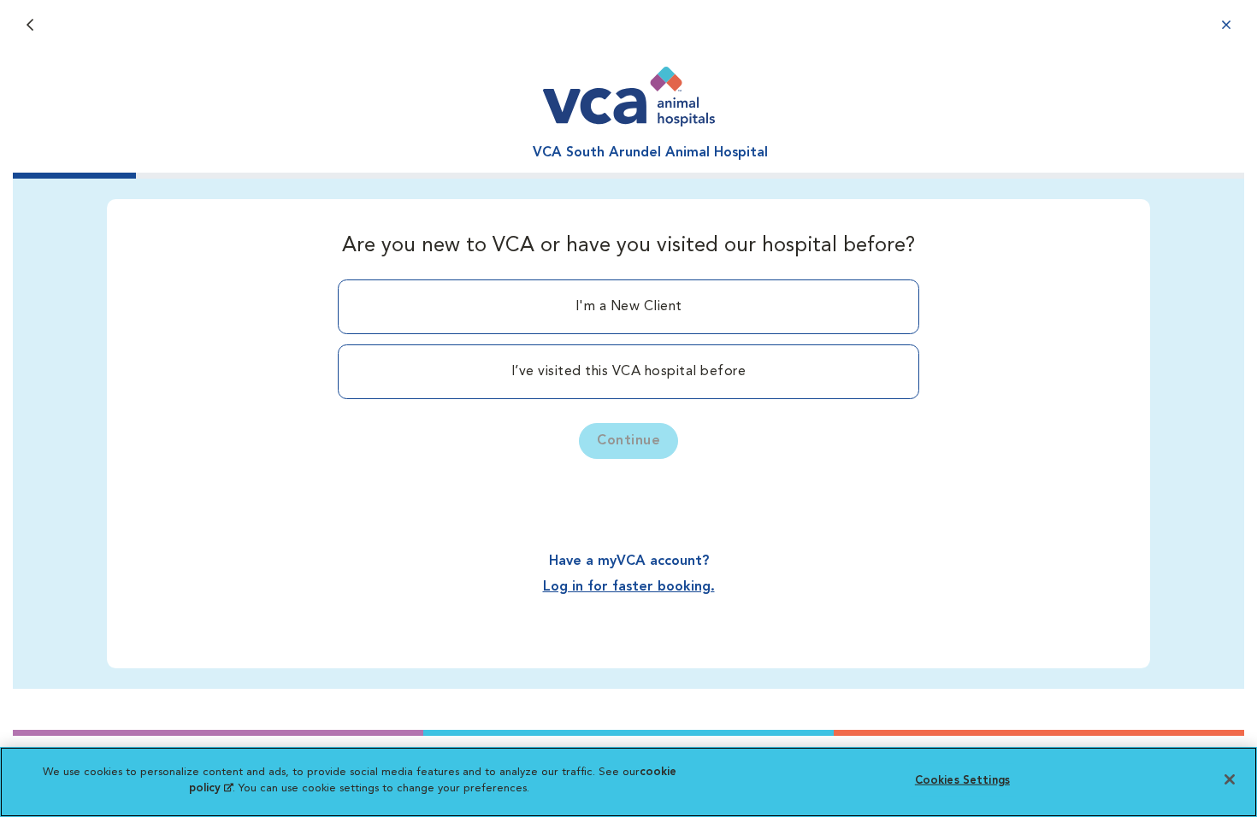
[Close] (1229, 779)
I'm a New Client (628, 307)
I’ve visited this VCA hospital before (629, 372)
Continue (628, 441)
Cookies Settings (962, 780)
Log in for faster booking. (629, 587)
